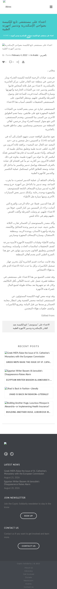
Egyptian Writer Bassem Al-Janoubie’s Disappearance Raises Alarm (29, 380)
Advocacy (28, 571)
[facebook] (6, 454)
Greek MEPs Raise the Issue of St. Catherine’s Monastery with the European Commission (29, 362)
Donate (28, 577)
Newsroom (28, 580)
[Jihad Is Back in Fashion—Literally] (29, 389)
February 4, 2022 (19, 55)
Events (28, 584)
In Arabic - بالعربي (39, 55)
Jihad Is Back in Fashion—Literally (29, 394)
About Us (28, 567)
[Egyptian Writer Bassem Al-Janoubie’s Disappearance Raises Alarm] (29, 372)
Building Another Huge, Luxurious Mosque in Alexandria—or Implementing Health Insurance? (29, 412)
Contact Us (28, 587)
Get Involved (28, 574)
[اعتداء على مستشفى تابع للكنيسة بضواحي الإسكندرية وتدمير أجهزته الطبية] (28, 47)
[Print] (25, 62)
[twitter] (12, 454)
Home (6, 35)
